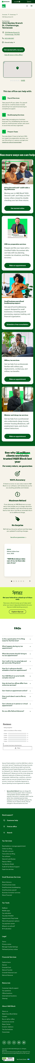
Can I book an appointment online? (14, 691)
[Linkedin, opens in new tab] (24, 1042)
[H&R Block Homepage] (6, 1)
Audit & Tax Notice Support (11, 866)
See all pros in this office (13, 55)
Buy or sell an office (8, 1019)
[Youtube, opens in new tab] (19, 1042)
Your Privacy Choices (22, 1059)
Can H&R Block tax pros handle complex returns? (13, 677)
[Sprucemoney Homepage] (29, 1)
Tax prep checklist (8, 915)
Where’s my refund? (8, 926)
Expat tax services (8, 869)
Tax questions (6, 990)
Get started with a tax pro (13, 50)
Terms (4, 941)
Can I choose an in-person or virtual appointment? (15, 704)
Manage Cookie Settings (10, 947)
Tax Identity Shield (8, 864)
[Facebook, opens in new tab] (9, 1042)
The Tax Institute (7, 1029)
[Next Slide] (30, 581)
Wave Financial (7, 895)
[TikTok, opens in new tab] (4, 1042)
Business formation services (11, 892)
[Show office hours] (14, 42)
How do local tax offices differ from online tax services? (14, 684)
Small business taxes (8, 884)
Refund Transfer (7, 970)
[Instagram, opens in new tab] (14, 1042)
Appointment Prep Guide (10, 918)
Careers (4, 1016)
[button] (27, 6)
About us (5, 1011)
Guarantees (6, 1032)
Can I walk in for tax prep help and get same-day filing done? (14, 662)
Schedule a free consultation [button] (17, 324)
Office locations (7, 993)
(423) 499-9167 (9, 38)
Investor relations (7, 1027)
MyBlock (4, 908)
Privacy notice (6, 944)
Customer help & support (10, 988)
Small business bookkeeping (11, 887)
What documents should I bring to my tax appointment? (14, 654)
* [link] (31, 602)
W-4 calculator (6, 928)
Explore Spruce (17, 612)
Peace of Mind (6, 861)
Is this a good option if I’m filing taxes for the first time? (13, 640)
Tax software (6, 856)
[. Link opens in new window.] (8, 1059)
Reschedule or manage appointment (14, 846)
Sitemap (4, 998)
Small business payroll (9, 890)
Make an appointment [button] (17, 265)
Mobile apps (6, 910)
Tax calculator (6, 913)
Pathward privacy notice (10, 949)
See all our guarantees (17, 537)
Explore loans (6, 962)
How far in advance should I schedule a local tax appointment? (14, 669)
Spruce (4, 965)
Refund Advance (7, 975)
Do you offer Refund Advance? (13, 711)
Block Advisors (7, 882)
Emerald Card (6, 967)
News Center (6, 1024)
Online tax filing (7, 848)
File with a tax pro (7, 851)
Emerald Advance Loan (9, 972)
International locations (9, 996)
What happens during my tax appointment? (12, 647)
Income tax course (8, 1021)
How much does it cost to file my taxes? (14, 697)
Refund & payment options (10, 921)
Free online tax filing (8, 854)
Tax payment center (8, 923)
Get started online (17, 208)
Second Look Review (8, 859)
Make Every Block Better (9, 1014)
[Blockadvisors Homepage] (17, 1)
